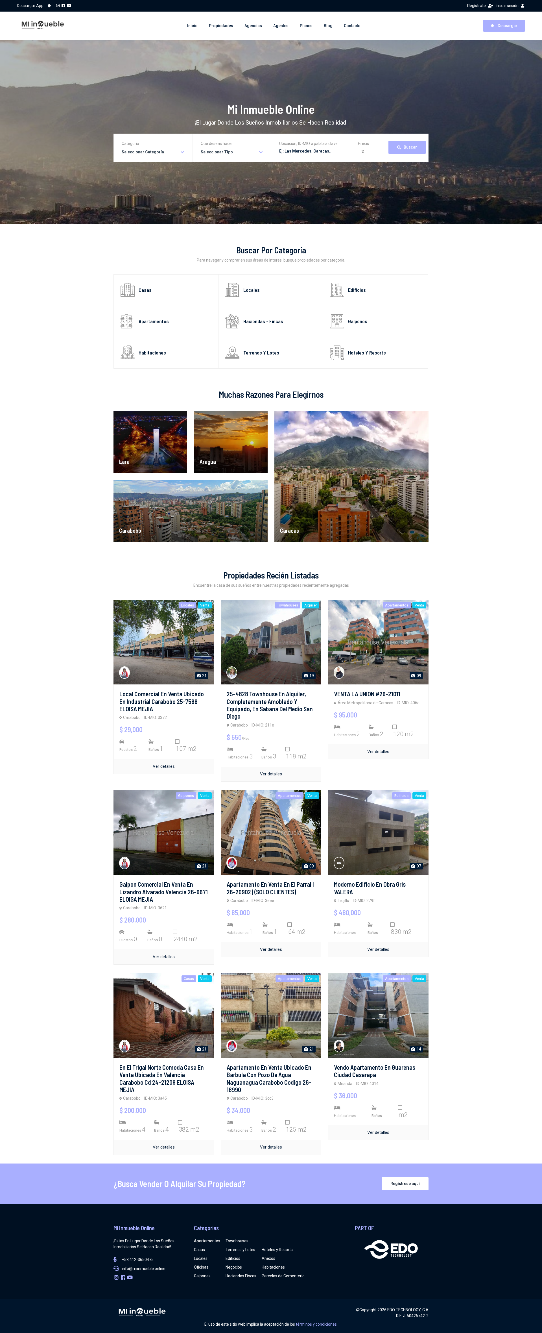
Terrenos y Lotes (240, 1249)
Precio (363, 143)
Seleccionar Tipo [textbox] (217, 152)
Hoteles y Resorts (277, 1249)
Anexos (268, 1258)
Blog (328, 25)
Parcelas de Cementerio (283, 1276)
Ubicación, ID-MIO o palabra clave (308, 143)
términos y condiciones (316, 1324)
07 (418, 866)
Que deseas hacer (217, 143)
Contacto (352, 25)
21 (204, 675)
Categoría (130, 143)
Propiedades (221, 25)
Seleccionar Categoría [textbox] (143, 152)
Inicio (192, 25)
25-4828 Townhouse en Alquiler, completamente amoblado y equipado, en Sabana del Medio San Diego (270, 705)
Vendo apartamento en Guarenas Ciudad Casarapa (374, 1071)
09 (418, 675)
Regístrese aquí (405, 1183)
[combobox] (153, 152)
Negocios (234, 1267)
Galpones (202, 1276)
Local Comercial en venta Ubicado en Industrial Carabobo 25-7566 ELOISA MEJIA (161, 701)
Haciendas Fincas (241, 1276)
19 (311, 675)
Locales (200, 1258)
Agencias (253, 25)
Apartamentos (207, 1241)
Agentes (281, 25)
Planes (306, 25)
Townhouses (237, 1241)
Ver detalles (164, 766)
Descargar (507, 25)
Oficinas (201, 1267)
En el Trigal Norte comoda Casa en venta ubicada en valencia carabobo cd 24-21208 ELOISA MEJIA (161, 1078)
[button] (363, 152)
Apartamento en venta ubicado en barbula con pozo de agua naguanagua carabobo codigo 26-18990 (269, 1078)
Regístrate (476, 5)
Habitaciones (273, 1267)
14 (418, 1049)
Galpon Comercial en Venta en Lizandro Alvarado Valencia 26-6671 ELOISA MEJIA (163, 891)
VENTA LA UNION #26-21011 (367, 693)
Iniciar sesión (507, 5)
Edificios (233, 1258)
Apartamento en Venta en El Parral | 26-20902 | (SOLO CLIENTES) (270, 887)
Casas (199, 1249)
